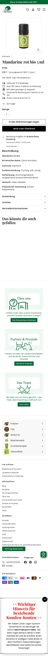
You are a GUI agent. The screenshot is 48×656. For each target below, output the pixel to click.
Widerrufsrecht (8, 531)
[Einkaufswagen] (39, 9)
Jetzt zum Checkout (24, 128)
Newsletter (7, 507)
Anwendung (8, 196)
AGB (4, 534)
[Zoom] (38, 49)
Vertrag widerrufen (14, 549)
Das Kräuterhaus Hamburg (24, 320)
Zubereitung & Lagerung (12, 476)
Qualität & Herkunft (10, 472)
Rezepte (5, 489)
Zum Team (24, 404)
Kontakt (5, 520)
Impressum (7, 538)
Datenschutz (7, 541)
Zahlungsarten (8, 527)
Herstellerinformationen (15, 208)
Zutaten (6, 202)
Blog (4, 486)
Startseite (6, 56)
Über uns (6, 496)
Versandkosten (23, 77)
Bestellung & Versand (11, 469)
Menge (5, 109)
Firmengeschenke (10, 493)
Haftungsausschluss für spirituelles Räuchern (21, 545)
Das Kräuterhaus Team (12, 500)
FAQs (4, 510)
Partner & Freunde (24, 364)
